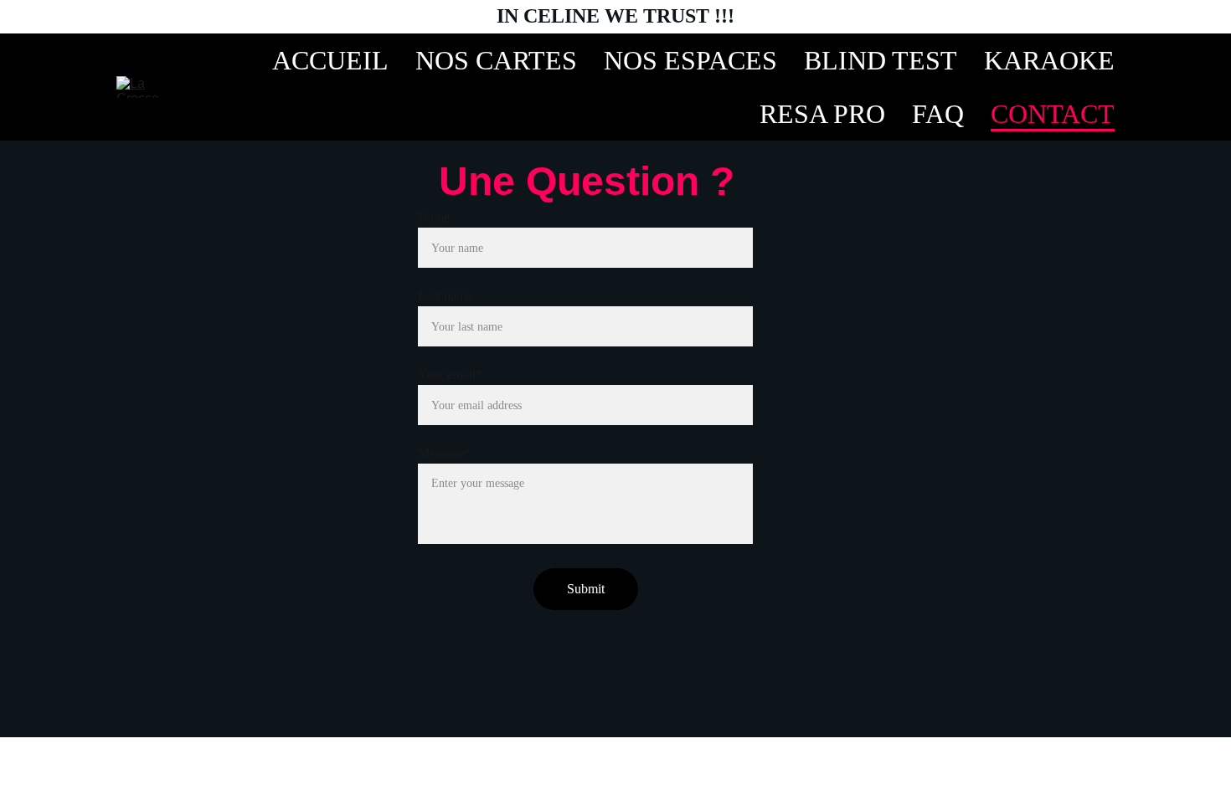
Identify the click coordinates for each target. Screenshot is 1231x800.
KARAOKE (1049, 60)
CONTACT (1053, 114)
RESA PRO (822, 114)
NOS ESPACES (690, 60)
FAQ (938, 114)
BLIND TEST (880, 60)
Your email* (450, 374)
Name (434, 217)
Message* (444, 453)
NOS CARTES (496, 60)
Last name (445, 296)
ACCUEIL (330, 60)
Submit (586, 589)
